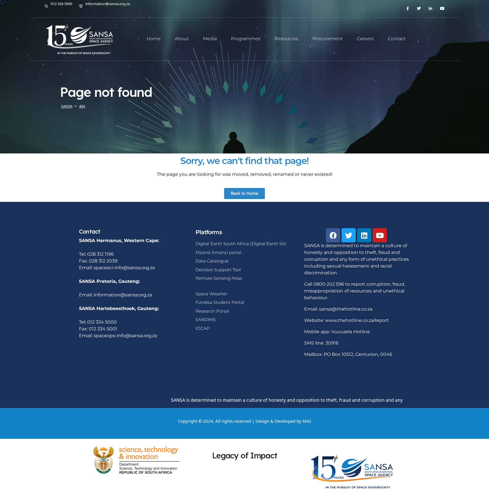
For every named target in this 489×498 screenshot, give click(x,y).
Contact (397, 38)
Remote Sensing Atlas (219, 278)
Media (210, 38)
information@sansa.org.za (107, 3)
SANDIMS (206, 319)
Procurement (327, 38)
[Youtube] (380, 235)
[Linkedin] (364, 235)
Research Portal (212, 311)
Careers (365, 38)
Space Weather (212, 293)
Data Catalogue (212, 261)
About (182, 38)
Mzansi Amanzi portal (218, 252)
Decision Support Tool (218, 269)
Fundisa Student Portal (220, 302)
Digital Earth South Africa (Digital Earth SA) (241, 243)
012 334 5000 (61, 3)
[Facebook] (333, 235)
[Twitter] (349, 235)
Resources (286, 38)
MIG (307, 421)
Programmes (245, 38)
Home (154, 38)
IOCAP (203, 328)
